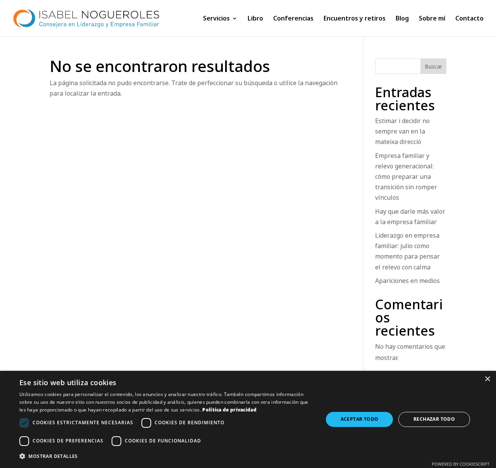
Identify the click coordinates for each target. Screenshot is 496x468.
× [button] (487, 379)
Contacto (469, 18)
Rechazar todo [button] (434, 419)
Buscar (433, 66)
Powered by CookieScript (460, 464)
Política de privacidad (229, 409)
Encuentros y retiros (355, 18)
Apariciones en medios (407, 280)
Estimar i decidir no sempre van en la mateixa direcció (402, 131)
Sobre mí (432, 18)
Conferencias (293, 18)
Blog (402, 18)
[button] (166, 456)
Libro (255, 18)
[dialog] (248, 419)
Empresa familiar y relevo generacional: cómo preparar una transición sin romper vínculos (406, 176)
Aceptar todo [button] (360, 419)
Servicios (216, 18)
